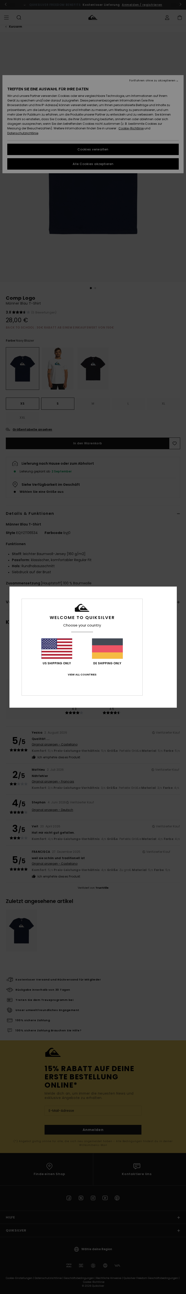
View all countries (82, 674)
